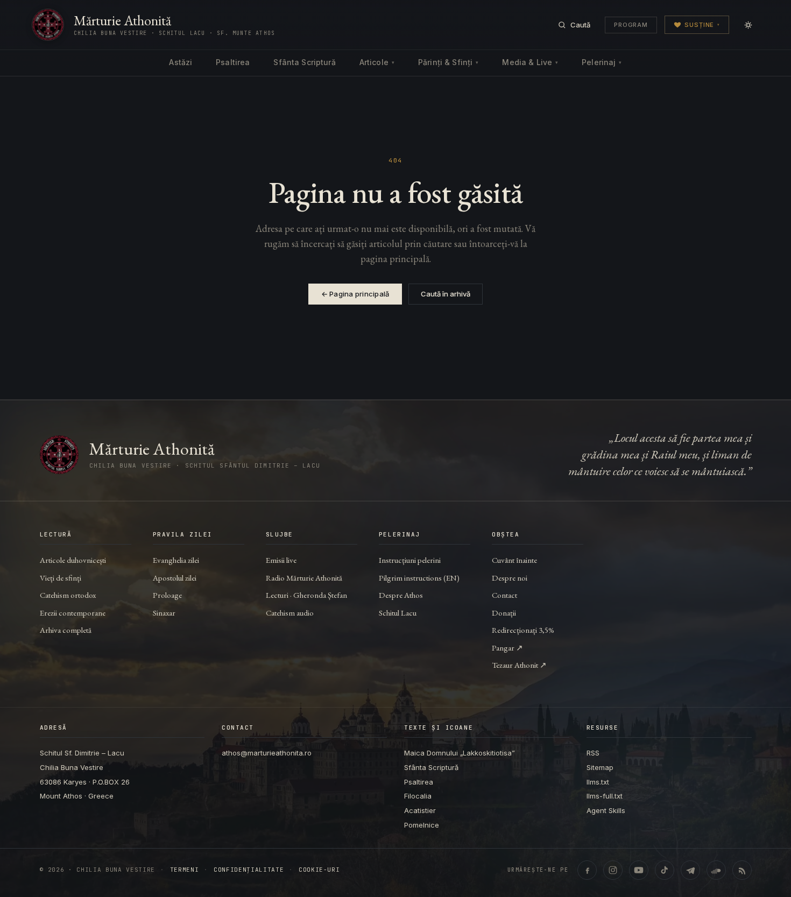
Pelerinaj (602, 62)
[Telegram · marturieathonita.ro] (690, 870)
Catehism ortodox (68, 595)
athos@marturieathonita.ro (267, 752)
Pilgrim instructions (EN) (419, 578)
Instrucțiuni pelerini (410, 560)
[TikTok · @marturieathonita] (664, 870)
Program (631, 25)
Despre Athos (401, 595)
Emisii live (281, 560)
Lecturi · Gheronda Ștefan (306, 595)
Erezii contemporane (72, 613)
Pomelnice (421, 825)
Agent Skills (606, 810)
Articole (376, 62)
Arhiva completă (65, 630)
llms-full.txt (605, 796)
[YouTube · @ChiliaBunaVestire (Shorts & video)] (638, 870)
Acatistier (420, 810)
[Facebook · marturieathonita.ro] (587, 870)
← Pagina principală (355, 293)
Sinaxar (164, 613)
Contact (504, 595)
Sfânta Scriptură (304, 62)
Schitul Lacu (397, 613)
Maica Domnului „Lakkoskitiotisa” (459, 752)
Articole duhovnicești (73, 560)
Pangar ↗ (507, 647)
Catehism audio (290, 613)
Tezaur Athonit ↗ (519, 665)
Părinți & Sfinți (448, 62)
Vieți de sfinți (60, 578)
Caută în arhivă (445, 293)
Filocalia (418, 796)
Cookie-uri (319, 870)
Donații (504, 613)
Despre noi (509, 578)
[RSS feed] (742, 870)
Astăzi (180, 62)
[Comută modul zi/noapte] (748, 25)
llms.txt (598, 782)
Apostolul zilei (174, 578)
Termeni (184, 870)
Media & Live (530, 62)
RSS (593, 752)
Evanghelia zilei (176, 560)
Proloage (167, 595)
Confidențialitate (249, 870)
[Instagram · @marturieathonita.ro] (613, 870)
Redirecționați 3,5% (523, 630)
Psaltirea (233, 62)
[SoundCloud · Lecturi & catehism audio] (716, 870)
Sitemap (600, 767)
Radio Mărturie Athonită (304, 578)
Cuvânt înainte (514, 560)
